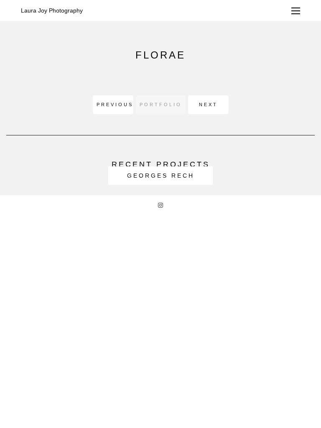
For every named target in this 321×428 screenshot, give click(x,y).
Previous (115, 104)
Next (208, 104)
